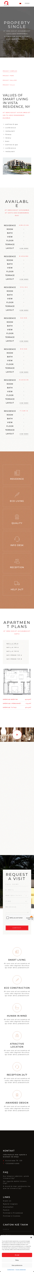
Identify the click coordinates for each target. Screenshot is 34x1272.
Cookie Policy (11, 1269)
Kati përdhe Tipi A (14, 655)
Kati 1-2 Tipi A (12, 643)
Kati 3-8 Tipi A (13, 647)
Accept (17, 1255)
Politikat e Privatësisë (13, 1213)
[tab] (10, 71)
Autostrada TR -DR (13, 1160)
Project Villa (9, 85)
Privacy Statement (20, 1269)
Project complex (10, 71)
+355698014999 (12, 1163)
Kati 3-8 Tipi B (13, 651)
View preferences (17, 1265)
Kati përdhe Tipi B (14, 659)
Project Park (8, 75)
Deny (17, 1260)
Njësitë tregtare (10, 1204)
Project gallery (10, 80)
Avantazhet (8, 1207)
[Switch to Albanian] (20, 3)
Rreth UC (7, 1201)
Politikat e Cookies (11, 1216)
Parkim (6, 1210)
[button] (31, 1237)
